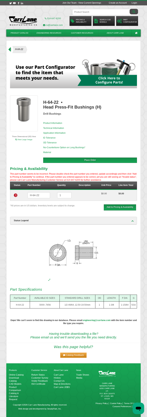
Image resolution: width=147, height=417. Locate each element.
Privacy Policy (102, 403)
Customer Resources (82, 33)
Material (47, 152)
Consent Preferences (122, 406)
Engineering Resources (49, 33)
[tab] (73, 220)
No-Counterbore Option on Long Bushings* (64, 147)
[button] (73, 355)
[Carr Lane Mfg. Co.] (23, 20)
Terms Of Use (130, 403)
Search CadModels (105, 21)
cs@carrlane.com (54, 25)
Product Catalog (19, 33)
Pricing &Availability (81, 21)
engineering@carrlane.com (97, 320)
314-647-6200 (53, 18)
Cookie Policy (116, 403)
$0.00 (104, 193)
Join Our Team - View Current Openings (81, 3)
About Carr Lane (115, 33)
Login (134, 3)
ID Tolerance (49, 138)
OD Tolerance (50, 142)
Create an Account (118, 3)
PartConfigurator (130, 21)
